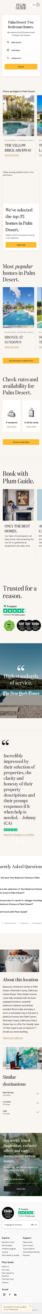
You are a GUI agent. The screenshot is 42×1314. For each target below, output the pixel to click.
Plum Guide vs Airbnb (10, 1255)
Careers (5, 1282)
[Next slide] (24, 842)
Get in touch (28, 1245)
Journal (5, 1252)
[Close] (30, 1306)
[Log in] (35, 4)
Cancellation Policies (31, 1252)
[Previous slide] (18, 842)
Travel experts (29, 1248)
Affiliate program (9, 1248)
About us (5, 1266)
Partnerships (7, 1245)
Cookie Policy (13, 1309)
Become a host (8, 1242)
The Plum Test (8, 1279)
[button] (21, 4)
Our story (6, 1269)
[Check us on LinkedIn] (15, 1294)
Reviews (26, 1255)
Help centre (28, 1242)
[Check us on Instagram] (4, 1294)
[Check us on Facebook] (9, 1294)
